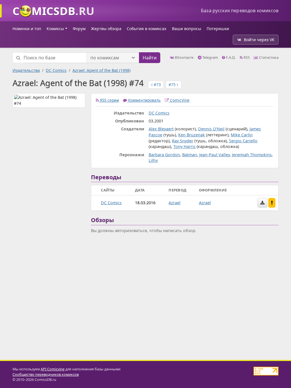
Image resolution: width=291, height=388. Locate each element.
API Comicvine (53, 369)
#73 (157, 84)
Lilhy (153, 160)
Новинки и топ (27, 28)
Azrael (174, 202)
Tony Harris (184, 146)
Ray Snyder (182, 140)
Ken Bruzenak (191, 134)
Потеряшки (218, 28)
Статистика (268, 57)
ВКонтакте (184, 57)
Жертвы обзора (106, 28)
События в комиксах (146, 28)
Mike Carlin (242, 134)
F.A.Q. (230, 57)
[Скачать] (262, 203)
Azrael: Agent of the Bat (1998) (101, 70)
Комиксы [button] (55, 28)
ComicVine (179, 100)
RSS (246, 57)
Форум (79, 28)
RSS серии (109, 100)
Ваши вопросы (186, 28)
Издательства (26, 70)
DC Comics (56, 70)
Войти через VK (259, 39)
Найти (150, 58)
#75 (173, 84)
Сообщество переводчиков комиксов (46, 374)
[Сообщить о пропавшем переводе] (272, 203)
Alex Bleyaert (161, 129)
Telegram (209, 57)
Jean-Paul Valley (214, 154)
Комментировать (144, 100)
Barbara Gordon (164, 154)
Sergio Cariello (243, 140)
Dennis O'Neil (211, 129)
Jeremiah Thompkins (252, 154)
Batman (189, 154)
